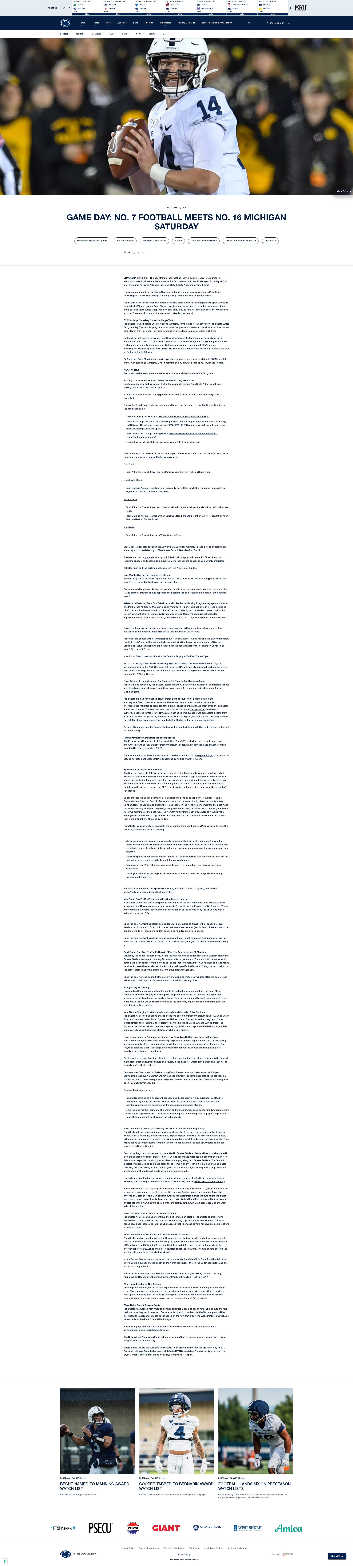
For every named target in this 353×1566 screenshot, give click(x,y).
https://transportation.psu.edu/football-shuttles (183, 417)
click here (211, 331)
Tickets (95, 23)
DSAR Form (193, 1548)
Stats (124, 34)
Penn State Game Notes (205, 242)
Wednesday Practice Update (93, 242)
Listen (180, 242)
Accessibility (184, 1555)
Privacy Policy (127, 1548)
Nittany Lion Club (186, 23)
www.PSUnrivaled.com (150, 1351)
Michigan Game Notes (156, 242)
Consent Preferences (149, 1548)
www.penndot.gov (204, 756)
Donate (151, 34)
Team (110, 34)
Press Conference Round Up (242, 242)
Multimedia (165, 23)
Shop (108, 23)
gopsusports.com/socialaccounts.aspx (147, 1330)
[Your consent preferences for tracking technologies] (4, 1561)
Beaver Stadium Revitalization (217, 23)
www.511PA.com (193, 759)
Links (87, 14)
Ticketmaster (197, 710)
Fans (135, 23)
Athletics (122, 23)
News (138, 34)
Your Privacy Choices (213, 1548)
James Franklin (158, 632)
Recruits (149, 23)
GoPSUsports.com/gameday (209, 1182)
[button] (70, 8)
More (165, 34)
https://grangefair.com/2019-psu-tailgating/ (176, 442)
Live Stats (272, 242)
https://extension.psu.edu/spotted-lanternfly (147, 892)
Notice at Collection (237, 1548)
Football (65, 1478)
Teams (81, 23)
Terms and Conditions (173, 1548)
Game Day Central (163, 292)
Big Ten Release (127, 242)
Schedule (96, 34)
